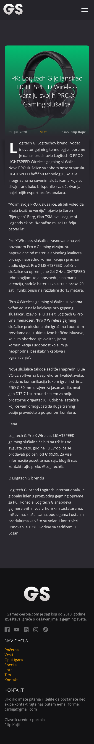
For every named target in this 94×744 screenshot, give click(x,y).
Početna (12, 649)
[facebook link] (7, 629)
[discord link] (26, 629)
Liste (9, 669)
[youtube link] (16, 629)
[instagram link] (35, 629)
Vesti (43, 132)
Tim (8, 674)
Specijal (11, 664)
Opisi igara (14, 659)
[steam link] (45, 629)
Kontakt (11, 679)
